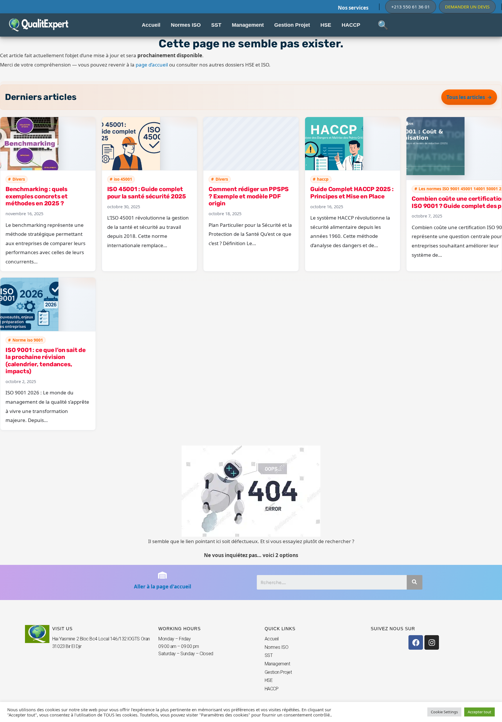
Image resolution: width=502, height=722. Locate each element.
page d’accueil (152, 64)
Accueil (272, 639)
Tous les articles (466, 97)
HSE (269, 680)
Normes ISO (276, 647)
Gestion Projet (278, 672)
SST (269, 655)
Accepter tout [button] (479, 711)
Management (277, 664)
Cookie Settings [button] (444, 711)
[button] (410, 6)
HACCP (272, 689)
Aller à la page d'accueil (162, 586)
